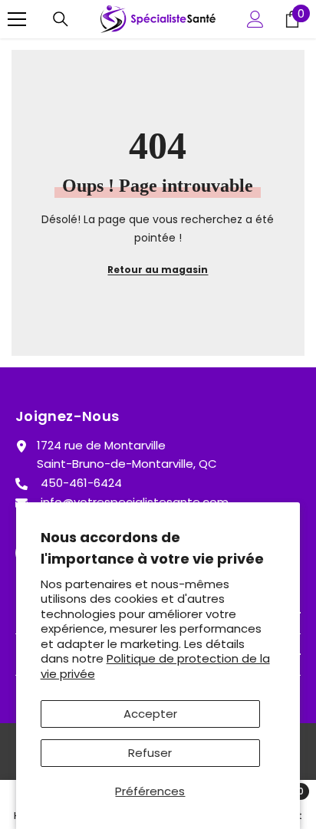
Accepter (150, 714)
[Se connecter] (255, 19)
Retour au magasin (157, 269)
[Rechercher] (60, 19)
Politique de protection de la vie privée (155, 666)
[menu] (17, 19)
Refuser (150, 753)
